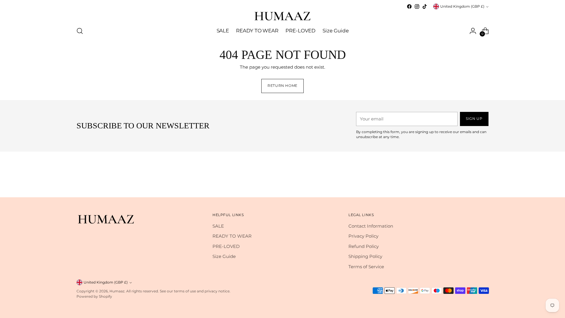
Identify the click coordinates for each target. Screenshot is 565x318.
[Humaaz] (282, 16)
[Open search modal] (80, 31)
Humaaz (116, 291)
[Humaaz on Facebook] (409, 6)
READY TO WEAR (232, 236)
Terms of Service (366, 266)
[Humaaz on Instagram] (417, 6)
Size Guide (224, 256)
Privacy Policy (363, 236)
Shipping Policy (365, 256)
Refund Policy (363, 246)
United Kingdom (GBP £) (462, 6)
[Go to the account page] (473, 31)
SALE (218, 226)
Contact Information (370, 226)
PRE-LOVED (226, 246)
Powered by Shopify (94, 296)
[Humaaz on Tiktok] (424, 6)
